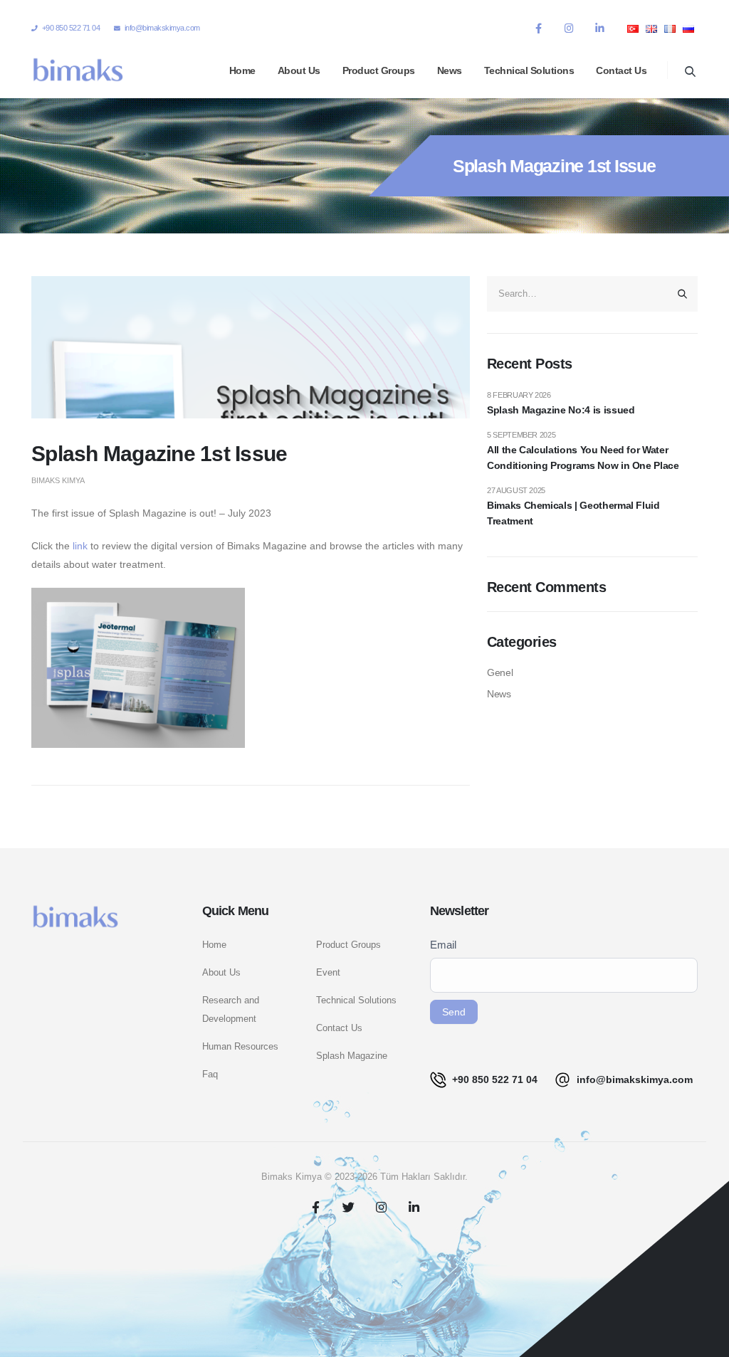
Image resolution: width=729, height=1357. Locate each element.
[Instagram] (568, 27)
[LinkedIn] (599, 27)
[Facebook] (538, 27)
